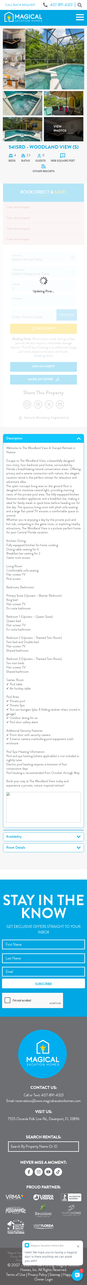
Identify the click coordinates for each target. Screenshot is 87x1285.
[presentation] (33, 1001)
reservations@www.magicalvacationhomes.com (43, 1101)
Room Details (15, 848)
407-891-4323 (44, 1095)
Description (14, 438)
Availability (13, 837)
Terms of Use (15, 1274)
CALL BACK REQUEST (20, 5)
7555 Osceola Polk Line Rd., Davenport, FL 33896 (44, 1119)
